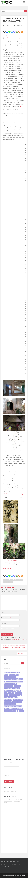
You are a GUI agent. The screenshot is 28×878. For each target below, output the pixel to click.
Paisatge (19, 695)
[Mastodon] (14, 32)
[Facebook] (7, 32)
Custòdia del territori (18, 681)
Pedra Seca (15, 699)
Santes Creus (19, 706)
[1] (20, 106)
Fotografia (17, 688)
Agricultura (9, 672)
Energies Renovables (8, 688)
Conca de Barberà (8, 681)
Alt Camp (11, 674)
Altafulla (6, 674)
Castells (20, 679)
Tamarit (6, 711)
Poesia (5, 702)
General (7, 27)
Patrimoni (6, 582)
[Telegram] (12, 32)
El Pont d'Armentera (8, 686)
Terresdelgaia (17, 801)
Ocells (15, 695)
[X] (4, 32)
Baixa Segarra (7, 677)
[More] (22, 32)
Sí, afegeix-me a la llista (8, 629)
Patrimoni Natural (8, 699)
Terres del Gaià (19, 25)
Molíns (10, 695)
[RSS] (19, 32)
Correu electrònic (6, 618)
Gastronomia (13, 690)
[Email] (17, 32)
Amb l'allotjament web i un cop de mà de (14, 875)
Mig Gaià (20, 579)
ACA (5, 672)
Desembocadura (8, 683)
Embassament (17, 686)
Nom (3, 612)
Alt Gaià (16, 674)
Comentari (4, 594)
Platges (21, 699)
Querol (10, 702)
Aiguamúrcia (16, 672)
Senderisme (20, 708)
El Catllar (15, 683)
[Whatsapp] (9, 32)
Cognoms (6, 775)
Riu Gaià (15, 702)
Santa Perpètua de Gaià (9, 706)
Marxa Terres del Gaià (9, 692)
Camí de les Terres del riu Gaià (10, 579)
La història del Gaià (13, 27)
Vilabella (21, 711)
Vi (17, 711)
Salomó (11, 582)
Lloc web (3, 623)
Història (19, 690)
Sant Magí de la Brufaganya (10, 708)
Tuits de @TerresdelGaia (10, 791)
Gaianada (6, 690)
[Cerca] (25, 11)
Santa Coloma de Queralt (9, 704)
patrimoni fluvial (13, 697)
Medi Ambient (18, 692)
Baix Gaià (14, 677)
